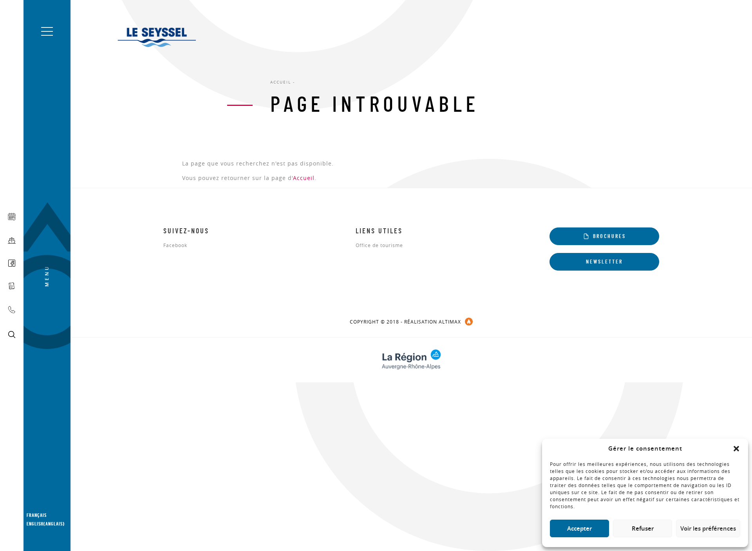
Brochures (609, 236)
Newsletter (604, 262)
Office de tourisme (379, 245)
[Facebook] (11, 263)
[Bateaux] (12, 240)
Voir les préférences (708, 528)
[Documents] (11, 285)
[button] (736, 449)
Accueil (304, 178)
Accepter (579, 528)
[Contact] (11, 309)
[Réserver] (12, 217)
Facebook (175, 245)
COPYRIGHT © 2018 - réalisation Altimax (405, 321)
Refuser (643, 528)
